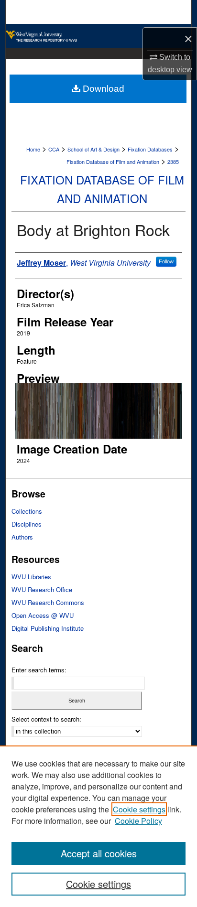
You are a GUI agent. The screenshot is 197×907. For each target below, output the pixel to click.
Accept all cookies (99, 853)
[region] (98, 826)
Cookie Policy (138, 820)
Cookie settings (139, 809)
